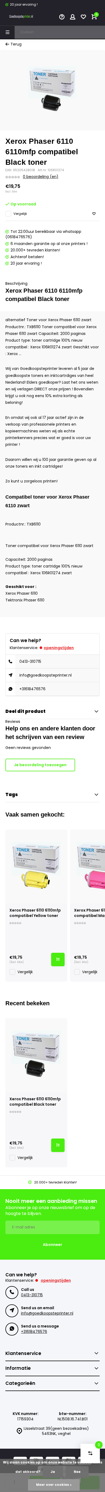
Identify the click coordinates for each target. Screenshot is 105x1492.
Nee (77, 1472)
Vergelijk (20, 214)
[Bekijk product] (58, 959)
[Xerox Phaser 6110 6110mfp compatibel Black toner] (36, 1055)
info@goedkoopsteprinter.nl (45, 675)
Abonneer (52, 1244)
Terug (16, 44)
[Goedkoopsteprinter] (21, 17)
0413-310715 (30, 661)
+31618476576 (32, 689)
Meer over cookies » (54, 1485)
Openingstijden (59, 647)
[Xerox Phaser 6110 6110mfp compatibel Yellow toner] (36, 866)
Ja (53, 1472)
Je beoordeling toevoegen (40, 765)
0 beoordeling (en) (40, 176)
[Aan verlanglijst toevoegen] (94, 214)
